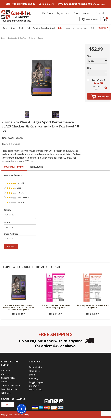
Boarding (33, 378)
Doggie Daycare (36, 382)
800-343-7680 (92, 19)
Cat (13, 28)
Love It (20, 183)
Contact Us (101, 13)
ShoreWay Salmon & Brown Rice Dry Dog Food (92, 306)
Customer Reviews (14, 166)
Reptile (36, 28)
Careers (5, 374)
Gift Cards (6, 393)
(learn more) (105, 87)
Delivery (46, 3)
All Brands (102, 28)
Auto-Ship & (98, 82)
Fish (28, 28)
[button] (21, 409)
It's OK (20, 192)
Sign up (7, 404)
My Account (63, 13)
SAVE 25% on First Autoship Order (81, 3)
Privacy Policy (35, 367)
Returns (5, 381)
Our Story (47, 13)
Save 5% (98, 83)
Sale (60, 28)
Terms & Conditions (10, 385)
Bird (21, 28)
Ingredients (36, 166)
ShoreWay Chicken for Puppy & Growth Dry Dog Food (55, 306)
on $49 (23, 3)
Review (7, 209)
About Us (5, 370)
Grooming (33, 385)
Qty (89, 68)
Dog (5, 28)
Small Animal (48, 28)
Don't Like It (23, 197)
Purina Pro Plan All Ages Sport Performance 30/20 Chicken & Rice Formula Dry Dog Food (18, 307)
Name (7, 222)
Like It (19, 188)
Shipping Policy (8, 377)
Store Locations (82, 13)
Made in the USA (9, 389)
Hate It (20, 202)
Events (32, 374)
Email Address (11, 234)
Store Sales (34, 371)
